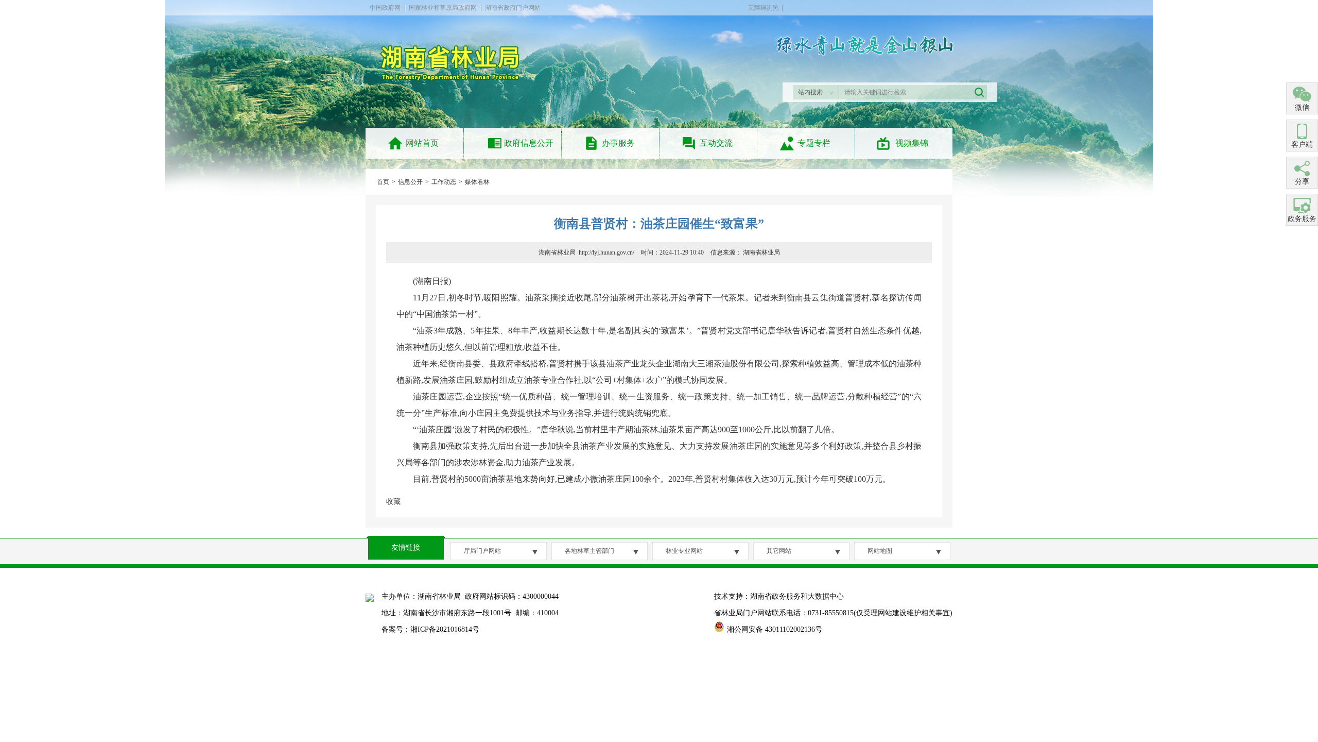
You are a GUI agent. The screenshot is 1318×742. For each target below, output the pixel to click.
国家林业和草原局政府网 (443, 7)
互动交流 (716, 143)
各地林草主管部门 (589, 550)
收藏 (393, 501)
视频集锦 (911, 143)
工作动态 (443, 181)
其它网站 (779, 550)
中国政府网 (385, 7)
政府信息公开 (528, 143)
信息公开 (410, 181)
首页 (383, 181)
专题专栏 (813, 143)
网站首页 (422, 143)
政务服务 (1302, 219)
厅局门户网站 (482, 550)
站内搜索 (810, 92)
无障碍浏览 (763, 7)
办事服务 (618, 143)
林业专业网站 (684, 550)
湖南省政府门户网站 (513, 7)
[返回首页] (454, 86)
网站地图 (880, 550)
